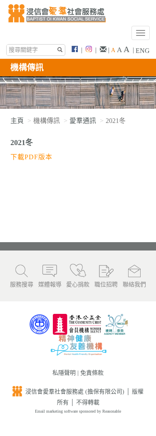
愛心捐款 (77, 284)
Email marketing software (57, 411)
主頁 (17, 120)
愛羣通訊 (82, 120)
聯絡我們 (134, 284)
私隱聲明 (64, 373)
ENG (143, 50)
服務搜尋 (21, 284)
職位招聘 (106, 284)
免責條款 (92, 373)
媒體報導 (50, 284)
